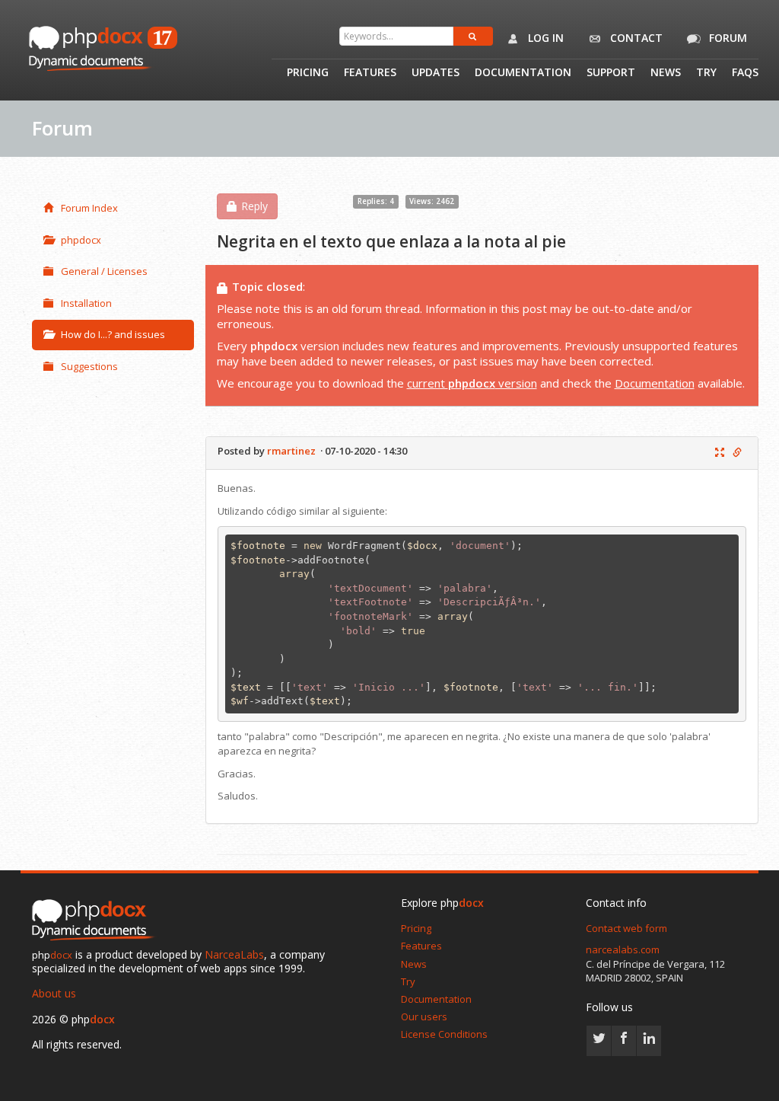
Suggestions (89, 366)
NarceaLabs (234, 954)
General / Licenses (104, 271)
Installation (86, 303)
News (665, 73)
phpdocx (81, 240)
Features (370, 73)
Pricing (308, 73)
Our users (424, 1016)
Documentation (523, 73)
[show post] (720, 453)
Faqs (745, 73)
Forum (726, 37)
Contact (635, 37)
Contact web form (626, 928)
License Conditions (444, 1034)
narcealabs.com (623, 949)
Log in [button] (544, 37)
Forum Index (89, 208)
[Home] (96, 920)
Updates (435, 73)
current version (472, 383)
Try (706, 73)
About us (54, 993)
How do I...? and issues (113, 334)
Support (611, 73)
